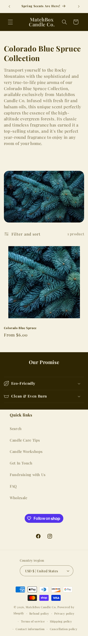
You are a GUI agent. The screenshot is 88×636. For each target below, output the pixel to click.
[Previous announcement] (9, 6)
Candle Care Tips (25, 440)
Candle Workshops (26, 451)
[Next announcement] (78, 6)
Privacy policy (64, 613)
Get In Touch (21, 463)
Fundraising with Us (28, 474)
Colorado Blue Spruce (20, 328)
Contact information (30, 629)
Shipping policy (61, 621)
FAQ (13, 486)
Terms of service (33, 621)
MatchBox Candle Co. (41, 607)
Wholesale (18, 497)
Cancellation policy (63, 629)
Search (16, 428)
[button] (10, 22)
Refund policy (39, 613)
